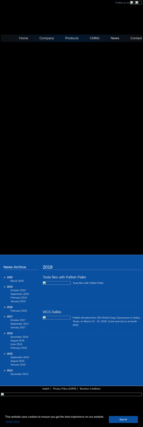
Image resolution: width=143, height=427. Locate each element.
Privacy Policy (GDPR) (64, 388)
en (71, 15)
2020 (10, 277)
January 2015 (18, 364)
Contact (136, 38)
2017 (10, 316)
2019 (10, 286)
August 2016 (17, 340)
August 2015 (17, 360)
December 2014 (19, 374)
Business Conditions (90, 388)
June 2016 (16, 344)
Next (138, 234)
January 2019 (18, 301)
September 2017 (19, 323)
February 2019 (18, 297)
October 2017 (18, 320)
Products (72, 38)
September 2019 (19, 294)
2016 (10, 333)
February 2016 (18, 347)
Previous (4, 234)
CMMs (95, 38)
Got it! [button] (123, 419)
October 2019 (18, 290)
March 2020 (17, 280)
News (115, 38)
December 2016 (19, 336)
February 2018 (18, 310)
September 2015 (19, 357)
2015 (10, 353)
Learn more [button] (13, 421)
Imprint (45, 388)
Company (46, 38)
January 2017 (18, 327)
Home (23, 38)
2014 (10, 370)
